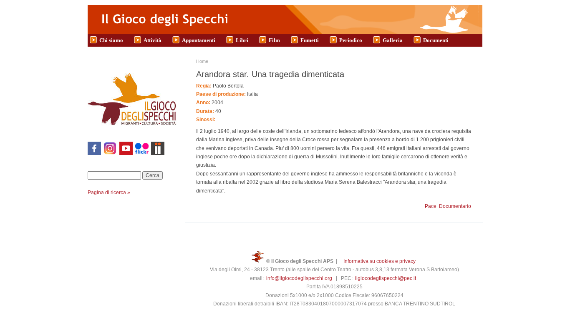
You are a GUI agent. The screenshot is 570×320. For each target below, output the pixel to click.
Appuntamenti (198, 40)
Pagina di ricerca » (109, 192)
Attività (152, 40)
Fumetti (309, 40)
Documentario (455, 206)
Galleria (393, 40)
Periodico (350, 40)
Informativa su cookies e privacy (379, 261)
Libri (242, 40)
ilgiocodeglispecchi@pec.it (385, 278)
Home (202, 61)
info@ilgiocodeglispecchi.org (299, 278)
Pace (430, 206)
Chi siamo (111, 40)
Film (274, 40)
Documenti (436, 40)
